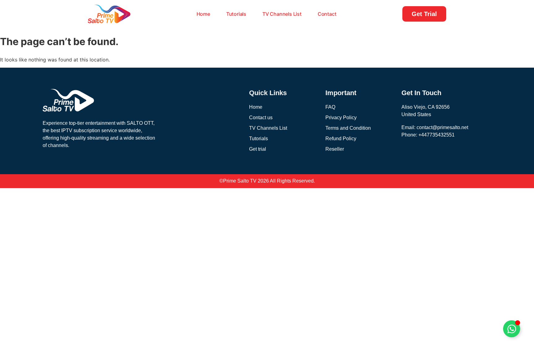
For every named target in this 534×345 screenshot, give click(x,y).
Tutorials (236, 14)
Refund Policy (340, 138)
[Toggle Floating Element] (511, 328)
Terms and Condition (348, 128)
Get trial (257, 149)
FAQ (330, 107)
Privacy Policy (341, 117)
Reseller (334, 149)
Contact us (261, 117)
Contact (327, 14)
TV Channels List (282, 14)
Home (203, 14)
